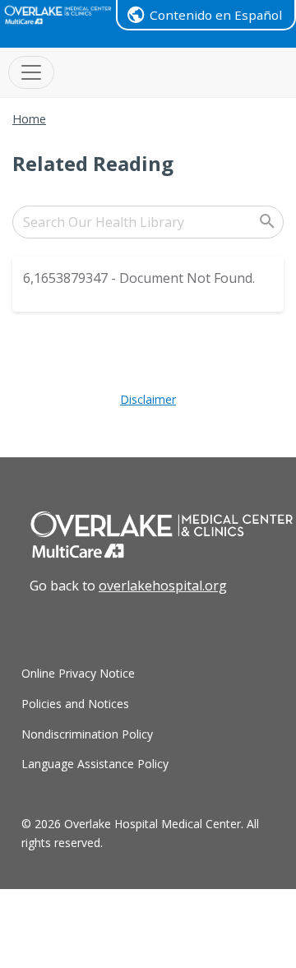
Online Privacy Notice (78, 673)
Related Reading (92, 163)
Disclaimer (148, 399)
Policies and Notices (75, 703)
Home (29, 119)
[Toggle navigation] (31, 72)
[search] (148, 222)
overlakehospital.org (163, 586)
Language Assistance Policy (95, 763)
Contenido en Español (216, 15)
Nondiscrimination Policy (87, 734)
